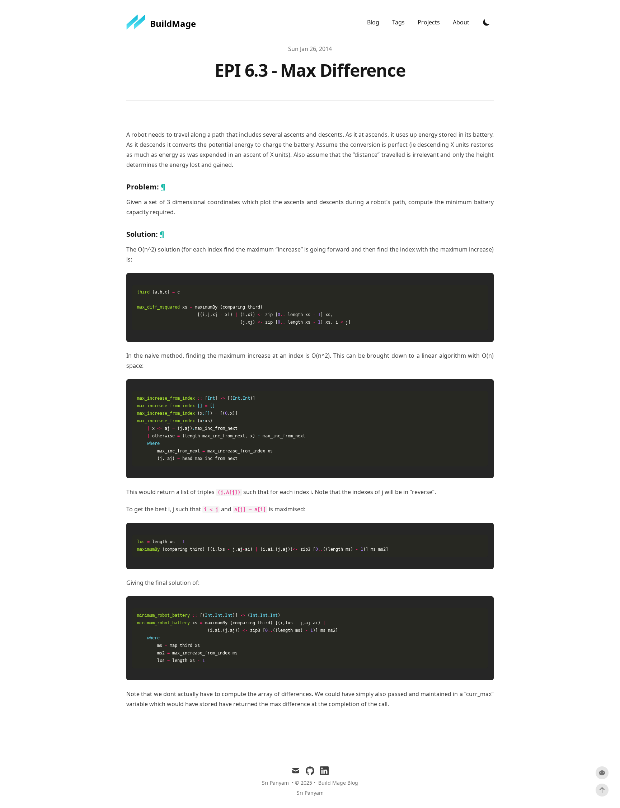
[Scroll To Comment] (602, 772)
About (461, 22)
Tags (399, 22)
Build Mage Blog (338, 782)
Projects (429, 22)
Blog (374, 22)
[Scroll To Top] (602, 790)
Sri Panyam (310, 792)
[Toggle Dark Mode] (486, 22)
